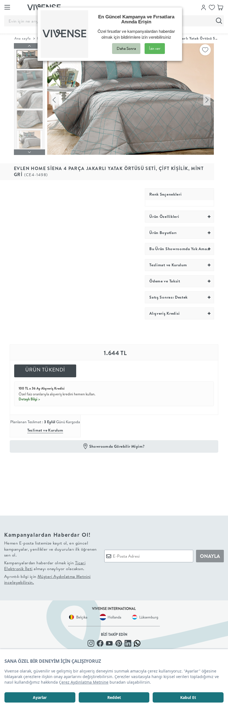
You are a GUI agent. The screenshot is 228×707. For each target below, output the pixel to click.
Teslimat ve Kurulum (45, 430)
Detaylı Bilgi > (29, 398)
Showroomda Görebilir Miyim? (117, 446)
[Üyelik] (203, 7)
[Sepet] (220, 7)
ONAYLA (210, 556)
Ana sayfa (22, 38)
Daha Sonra (126, 48)
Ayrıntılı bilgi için (47, 579)
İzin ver (154, 48)
